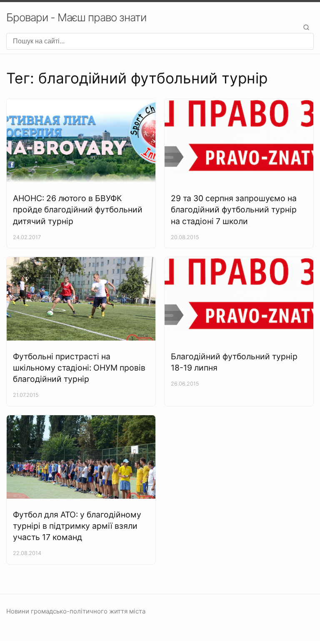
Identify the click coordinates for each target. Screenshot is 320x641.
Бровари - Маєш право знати (76, 17)
